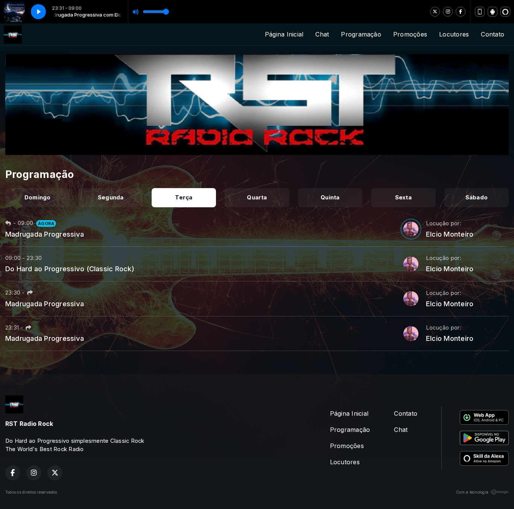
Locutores (454, 34)
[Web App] (480, 12)
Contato (492, 34)
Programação (361, 34)
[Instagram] (448, 12)
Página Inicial (284, 34)
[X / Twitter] (435, 12)
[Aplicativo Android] (492, 12)
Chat (322, 34)
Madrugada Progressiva (44, 234)
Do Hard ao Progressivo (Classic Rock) (69, 268)
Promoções (410, 34)
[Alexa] (505, 12)
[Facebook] (460, 12)
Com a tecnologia (472, 492)
